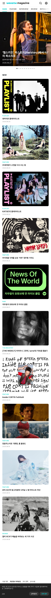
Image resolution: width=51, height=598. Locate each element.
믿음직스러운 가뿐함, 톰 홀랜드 (14, 444)
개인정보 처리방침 (15, 581)
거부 (3, 594)
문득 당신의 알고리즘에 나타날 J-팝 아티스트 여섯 (21, 490)
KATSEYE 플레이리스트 (11, 211)
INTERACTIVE (45, 9)
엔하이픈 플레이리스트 (10, 119)
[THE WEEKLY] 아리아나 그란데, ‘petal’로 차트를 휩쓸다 (25, 351)
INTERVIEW (23, 9)
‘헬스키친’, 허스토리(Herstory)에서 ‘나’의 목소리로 (25, 54)
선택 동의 (34, 594)
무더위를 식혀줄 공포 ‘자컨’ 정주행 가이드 (18, 258)
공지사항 (32, 581)
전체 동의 (44, 594)
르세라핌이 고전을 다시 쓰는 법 (14, 165)
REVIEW (34, 9)
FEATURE (13, 9)
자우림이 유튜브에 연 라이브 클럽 (15, 304)
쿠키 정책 (25, 581)
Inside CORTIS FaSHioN (13, 397)
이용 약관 (5, 581)
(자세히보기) (8, 588)
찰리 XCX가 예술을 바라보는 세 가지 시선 (18, 536)
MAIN (4, 9)
